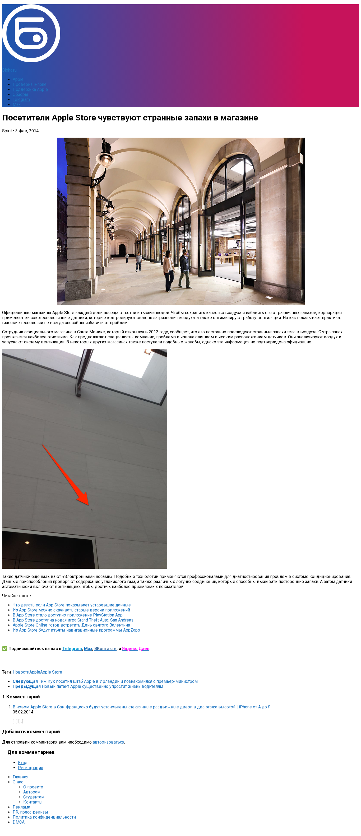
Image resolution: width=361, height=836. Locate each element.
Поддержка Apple (30, 89)
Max (17, 104)
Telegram (21, 99)
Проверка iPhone (30, 84)
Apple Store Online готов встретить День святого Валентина (72, 625)
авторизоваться (108, 742)
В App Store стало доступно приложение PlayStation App (68, 615)
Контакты (33, 802)
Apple (18, 79)
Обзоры (20, 94)
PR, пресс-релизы (30, 812)
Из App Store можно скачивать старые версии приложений (72, 610)
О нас (18, 781)
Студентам (33, 797)
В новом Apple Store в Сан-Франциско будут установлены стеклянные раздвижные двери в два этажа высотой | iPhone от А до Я (142, 706)
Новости (21, 672)
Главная (20, 776)
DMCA (19, 822)
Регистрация (30, 767)
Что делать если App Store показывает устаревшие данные (72, 605)
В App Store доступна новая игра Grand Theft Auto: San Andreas (74, 620)
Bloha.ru (9, 70)
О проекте (33, 787)
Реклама (21, 807)
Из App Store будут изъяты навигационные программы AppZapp (76, 630)
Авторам (31, 792)
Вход (22, 762)
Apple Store (51, 672)
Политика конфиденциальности (44, 817)
